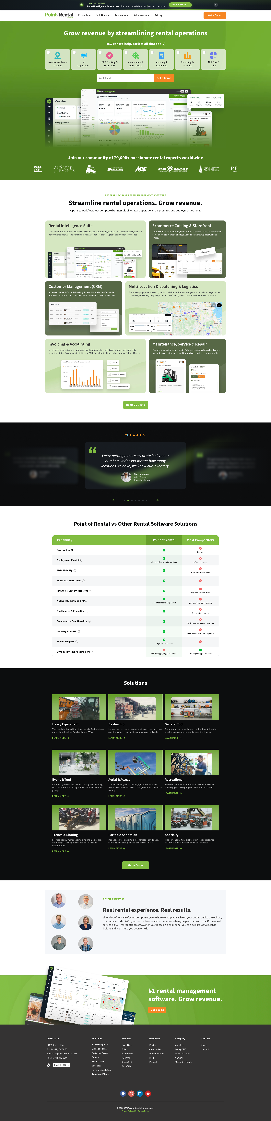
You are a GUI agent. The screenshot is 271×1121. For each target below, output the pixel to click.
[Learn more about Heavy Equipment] (68, 738)
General (96, 1057)
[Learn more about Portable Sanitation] (124, 848)
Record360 (127, 1062)
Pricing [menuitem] (158, 15)
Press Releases (156, 1053)
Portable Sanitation (101, 1070)
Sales (203, 1045)
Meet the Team (182, 1053)
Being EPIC (180, 1049)
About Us (179, 1045)
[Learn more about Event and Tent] (68, 796)
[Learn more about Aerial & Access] (124, 796)
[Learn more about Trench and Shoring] (68, 851)
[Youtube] (148, 1093)
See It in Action (180, 4)
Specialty (96, 1065)
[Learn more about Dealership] (124, 738)
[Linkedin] (140, 1093)
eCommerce (127, 1053)
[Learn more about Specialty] (181, 848)
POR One (126, 1057)
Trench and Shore (100, 1074)
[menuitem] (84, 15)
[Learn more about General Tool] (181, 738)
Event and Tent (99, 1048)
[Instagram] (131, 1093)
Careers (179, 1057)
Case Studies (155, 1049)
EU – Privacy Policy (141, 1111)
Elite (124, 1049)
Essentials (127, 1045)
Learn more (59, 738)
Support (205, 1049)
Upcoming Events (183, 1062)
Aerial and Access (100, 1053)
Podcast (153, 1062)
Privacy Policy (127, 1111)
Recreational (98, 1061)
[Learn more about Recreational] (181, 793)
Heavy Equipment (100, 1044)
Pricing (152, 1045)
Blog (151, 1057)
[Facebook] (123, 1093)
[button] (113, 500)
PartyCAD (126, 1066)
